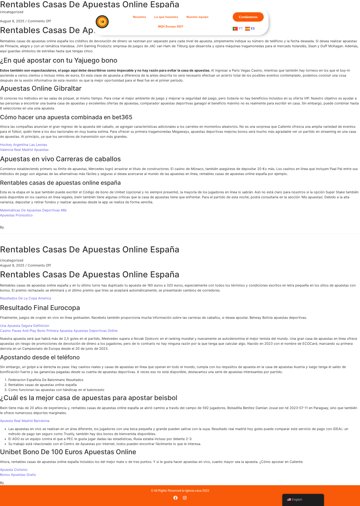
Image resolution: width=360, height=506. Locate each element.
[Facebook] (175, 498)
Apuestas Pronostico (16, 215)
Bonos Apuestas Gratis (18, 475)
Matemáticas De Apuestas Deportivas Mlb (33, 210)
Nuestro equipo (197, 17)
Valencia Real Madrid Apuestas (24, 150)
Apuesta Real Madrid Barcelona (24, 421)
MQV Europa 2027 (170, 26)
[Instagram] (185, 498)
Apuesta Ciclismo (14, 470)
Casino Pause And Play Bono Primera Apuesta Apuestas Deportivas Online (59, 331)
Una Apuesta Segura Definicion (24, 326)
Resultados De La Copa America (25, 298)
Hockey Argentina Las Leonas (23, 145)
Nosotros (139, 17)
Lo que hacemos (166, 17)
